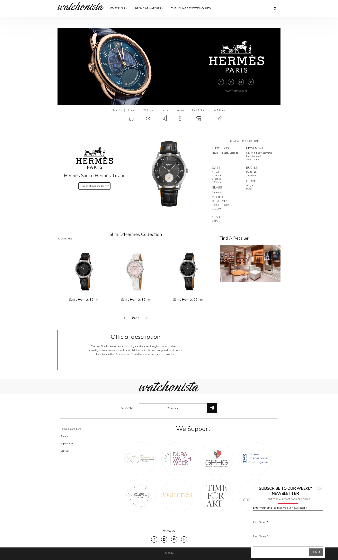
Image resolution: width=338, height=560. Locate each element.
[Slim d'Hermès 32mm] (188, 271)
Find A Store (198, 110)
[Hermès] (94, 158)
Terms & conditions (70, 428)
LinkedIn (184, 539)
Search (275, 8)
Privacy (64, 436)
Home (131, 110)
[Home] (82, 6)
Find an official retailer (92, 186)
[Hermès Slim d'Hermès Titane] (169, 174)
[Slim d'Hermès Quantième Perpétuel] (136, 271)
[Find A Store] (250, 263)
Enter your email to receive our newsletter (280, 508)
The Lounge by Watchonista (191, 8)
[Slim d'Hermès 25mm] (84, 271)
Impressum (66, 443)
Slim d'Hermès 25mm (84, 299)
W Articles (219, 110)
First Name (260, 522)
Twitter (251, 82)
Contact (64, 450)
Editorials (118, 8)
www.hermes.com (236, 91)
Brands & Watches (148, 8)
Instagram (231, 82)
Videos (180, 110)
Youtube (241, 82)
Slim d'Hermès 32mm (188, 299)
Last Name (260, 536)
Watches (148, 110)
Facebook (221, 82)
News (165, 110)
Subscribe (127, 408)
